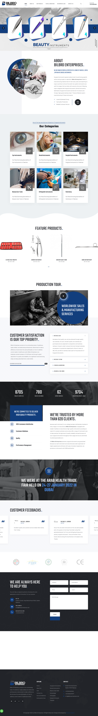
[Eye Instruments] (22, 142)
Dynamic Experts (70, 712)
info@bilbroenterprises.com (22, 607)
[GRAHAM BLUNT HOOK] (36, 245)
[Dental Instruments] (49, 142)
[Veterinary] (75, 178)
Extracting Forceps (86, 260)
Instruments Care (61, 4)
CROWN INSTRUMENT (11, 260)
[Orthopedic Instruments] (49, 178)
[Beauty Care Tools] (22, 178)
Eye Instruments (17, 155)
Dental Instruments (44, 155)
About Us (32, 4)
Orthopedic (53, 695)
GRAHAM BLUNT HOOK (36, 260)
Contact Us (70, 4)
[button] (48, 266)
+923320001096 (20, 613)
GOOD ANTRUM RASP (62, 260)
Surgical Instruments (72, 155)
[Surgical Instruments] (75, 142)
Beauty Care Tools (17, 192)
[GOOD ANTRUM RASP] (61, 245)
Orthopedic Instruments (46, 192)
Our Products (40, 4)
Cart (38, 690)
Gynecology (53, 693)
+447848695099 (69, 693)
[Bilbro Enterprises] (9, 3)
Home (26, 4)
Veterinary (69, 192)
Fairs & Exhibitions (50, 4)
